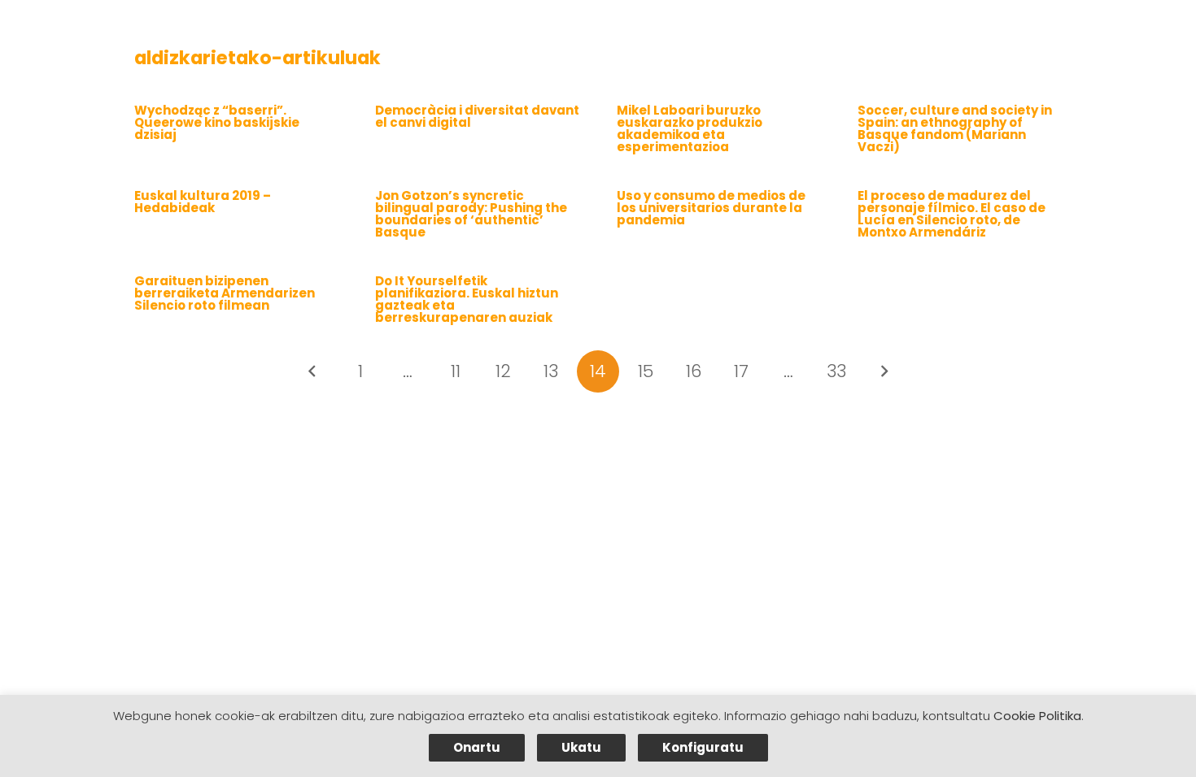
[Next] (884, 371)
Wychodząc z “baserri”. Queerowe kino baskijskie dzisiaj (216, 122)
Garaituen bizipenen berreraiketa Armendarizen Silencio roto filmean (224, 293)
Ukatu (581, 747)
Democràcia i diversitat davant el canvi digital (477, 116)
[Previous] (312, 371)
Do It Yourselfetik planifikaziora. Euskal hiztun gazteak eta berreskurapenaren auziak (466, 299)
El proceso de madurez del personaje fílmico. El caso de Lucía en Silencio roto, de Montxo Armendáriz (951, 214)
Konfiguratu (703, 747)
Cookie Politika (1037, 715)
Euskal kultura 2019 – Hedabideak (202, 201)
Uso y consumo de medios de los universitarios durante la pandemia (711, 207)
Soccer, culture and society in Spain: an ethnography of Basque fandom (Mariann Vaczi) (955, 128)
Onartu (476, 747)
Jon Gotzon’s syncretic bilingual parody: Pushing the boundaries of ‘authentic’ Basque (471, 214)
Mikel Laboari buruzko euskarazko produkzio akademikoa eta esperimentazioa (689, 128)
